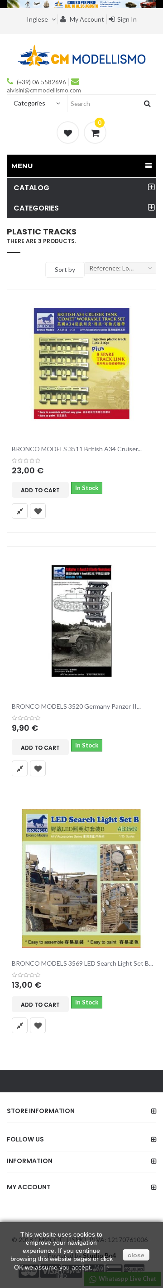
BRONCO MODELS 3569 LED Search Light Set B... (82, 963)
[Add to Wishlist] (38, 511)
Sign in (127, 19)
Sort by (65, 269)
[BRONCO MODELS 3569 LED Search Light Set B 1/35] (81, 878)
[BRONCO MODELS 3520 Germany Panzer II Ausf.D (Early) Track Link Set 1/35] (81, 621)
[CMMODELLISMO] (81, 55)
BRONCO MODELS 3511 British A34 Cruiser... (77, 449)
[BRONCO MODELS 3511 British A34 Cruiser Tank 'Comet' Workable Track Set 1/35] (81, 363)
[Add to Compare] (20, 511)
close (136, 1255)
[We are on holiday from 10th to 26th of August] (81, 4)
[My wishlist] (68, 132)
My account (86, 19)
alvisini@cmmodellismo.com (44, 90)
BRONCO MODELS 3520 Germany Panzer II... (76, 706)
